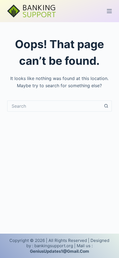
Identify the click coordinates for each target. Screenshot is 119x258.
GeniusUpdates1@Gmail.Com (59, 251)
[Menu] (109, 11)
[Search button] (106, 106)
